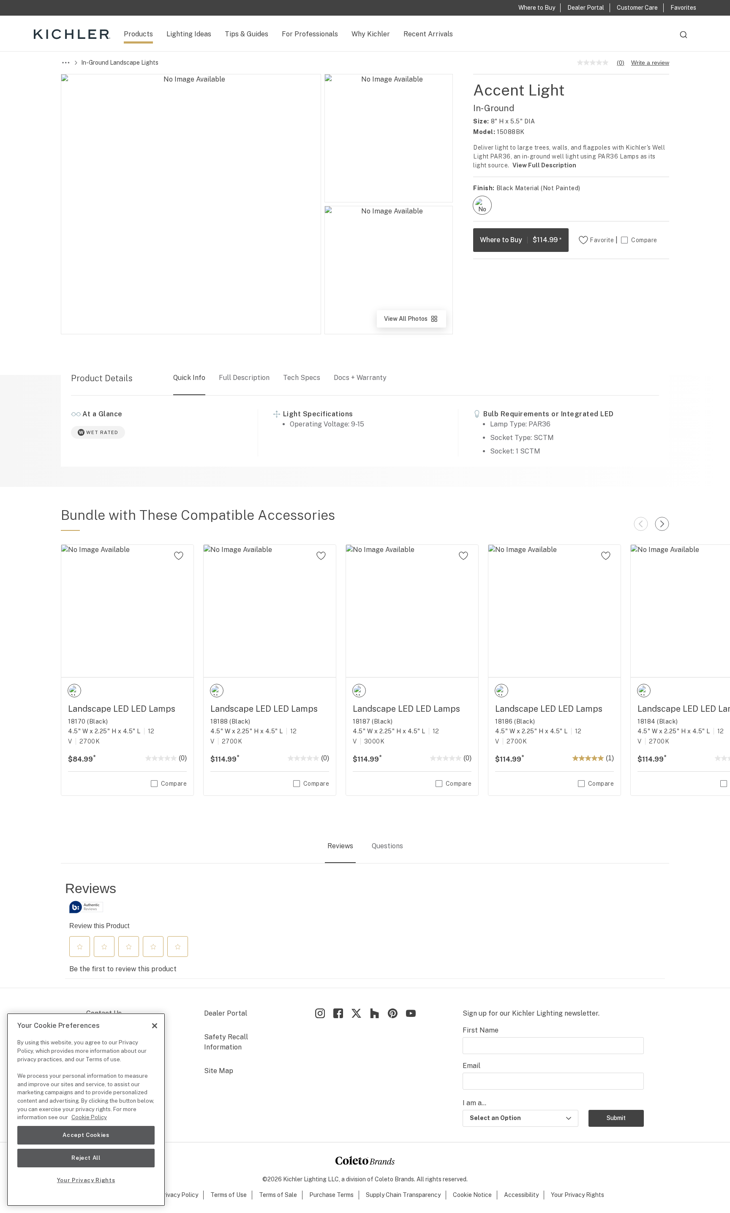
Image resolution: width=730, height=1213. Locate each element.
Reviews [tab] (340, 846)
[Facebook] (338, 1013)
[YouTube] (411, 1013)
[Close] (154, 1025)
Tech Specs (301, 378)
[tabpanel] (365, 929)
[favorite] (178, 556)
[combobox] (683, 38)
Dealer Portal (225, 1013)
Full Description (244, 378)
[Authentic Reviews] (86, 907)
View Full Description (544, 165)
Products (138, 34)
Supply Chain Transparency (403, 1194)
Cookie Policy (89, 1117)
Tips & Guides (246, 34)
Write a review (650, 63)
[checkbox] (482, 205)
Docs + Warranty (360, 378)
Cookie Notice (472, 1194)
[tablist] (365, 846)
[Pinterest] (393, 1013)
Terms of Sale (278, 1194)
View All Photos (414, 321)
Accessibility (521, 1194)
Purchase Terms (331, 1194)
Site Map (218, 1071)
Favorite (602, 240)
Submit (616, 1118)
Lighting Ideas (188, 34)
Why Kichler (370, 34)
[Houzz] (374, 1013)
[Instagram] (320, 1013)
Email (471, 1066)
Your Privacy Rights (577, 1194)
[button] (80, 946)
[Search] (683, 38)
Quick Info (189, 378)
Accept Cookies (86, 1135)
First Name (480, 1030)
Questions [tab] (387, 846)
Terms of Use (228, 1194)
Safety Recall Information (226, 1042)
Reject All (86, 1158)
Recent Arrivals (428, 34)
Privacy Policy (179, 1194)
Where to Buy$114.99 (521, 240)
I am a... (474, 1103)
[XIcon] (356, 1013)
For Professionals (310, 34)
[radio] (482, 205)
